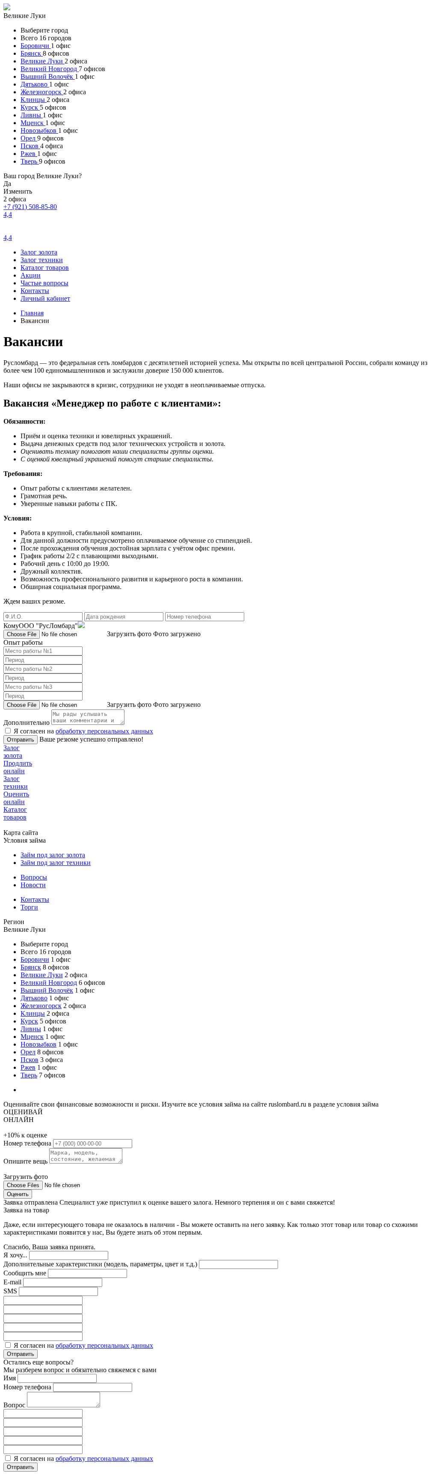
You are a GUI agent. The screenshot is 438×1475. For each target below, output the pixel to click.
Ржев (29, 153)
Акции (31, 275)
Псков (30, 146)
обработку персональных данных (104, 731)
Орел (29, 138)
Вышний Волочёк (48, 76)
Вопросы (34, 877)
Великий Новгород (50, 68)
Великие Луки (43, 61)
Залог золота (39, 252)
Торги (29, 907)
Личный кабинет (45, 298)
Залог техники (42, 259)
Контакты (35, 290)
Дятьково (35, 84)
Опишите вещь (26, 1161)
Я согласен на (83, 731)
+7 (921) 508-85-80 (30, 206)
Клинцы (34, 99)
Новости (33, 885)
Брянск (32, 53)
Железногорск (42, 92)
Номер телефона (28, 1143)
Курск (30, 107)
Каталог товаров (45, 267)
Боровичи (36, 45)
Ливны (32, 115)
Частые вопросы (44, 283)
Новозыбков (39, 130)
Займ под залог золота (53, 855)
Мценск (33, 122)
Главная (32, 313)
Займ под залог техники (56, 862)
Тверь (30, 161)
